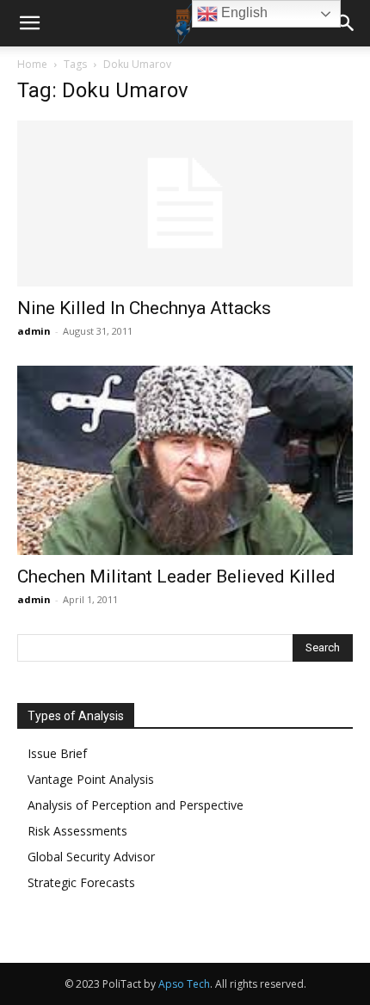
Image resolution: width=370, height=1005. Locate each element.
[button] (29, 23)
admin (34, 330)
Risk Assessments (77, 831)
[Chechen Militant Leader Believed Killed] (185, 461)
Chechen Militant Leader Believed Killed (176, 576)
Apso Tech (184, 984)
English (243, 12)
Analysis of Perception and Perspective (136, 805)
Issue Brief (57, 753)
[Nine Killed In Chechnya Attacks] (185, 203)
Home (32, 64)
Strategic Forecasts (81, 882)
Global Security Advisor (91, 856)
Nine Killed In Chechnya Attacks (144, 308)
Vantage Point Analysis (91, 779)
